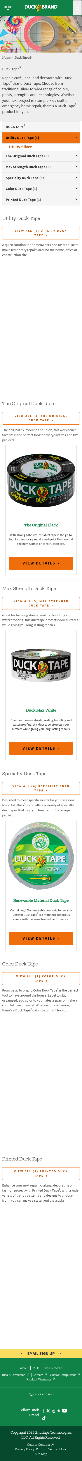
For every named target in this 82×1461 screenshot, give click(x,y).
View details (39, 563)
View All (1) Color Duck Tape (41, 978)
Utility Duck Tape (22, 137)
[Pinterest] (59, 1411)
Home (6, 58)
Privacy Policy (25, 1449)
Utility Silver (20, 146)
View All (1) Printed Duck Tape (41, 1173)
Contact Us (42, 1394)
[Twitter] (48, 1412)
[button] (74, 138)
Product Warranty (39, 1379)
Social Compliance (63, 1375)
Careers (38, 1375)
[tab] (41, 137)
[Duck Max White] (41, 665)
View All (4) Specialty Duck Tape (41, 788)
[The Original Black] (41, 480)
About (24, 1368)
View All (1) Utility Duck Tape (41, 233)
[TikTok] (44, 1417)
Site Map (41, 1454)
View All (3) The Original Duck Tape (41, 418)
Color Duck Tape (21, 188)
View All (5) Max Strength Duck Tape (41, 603)
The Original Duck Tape (27, 155)
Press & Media (52, 1368)
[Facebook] (43, 1411)
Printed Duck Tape (23, 199)
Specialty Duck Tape (25, 177)
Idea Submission (14, 1375)
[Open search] (77, 8)
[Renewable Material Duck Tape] (41, 855)
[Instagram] (53, 1411)
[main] (41, 730)
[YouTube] (64, 1412)
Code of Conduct (38, 1445)
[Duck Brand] (41, 8)
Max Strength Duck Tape (28, 166)
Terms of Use (57, 1449)
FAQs (35, 1368)
